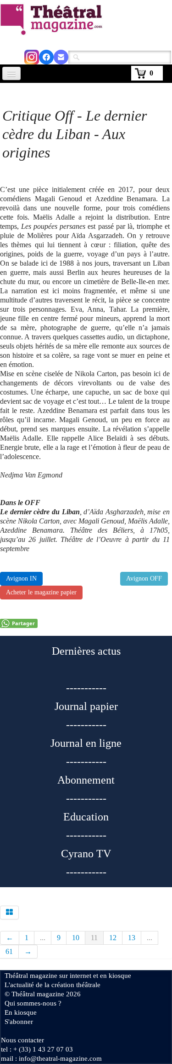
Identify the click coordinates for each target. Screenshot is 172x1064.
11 (94, 938)
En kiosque (21, 1012)
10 (75, 938)
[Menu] (11, 73)
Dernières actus (86, 651)
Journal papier (86, 706)
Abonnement (86, 780)
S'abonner (19, 1021)
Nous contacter (22, 1040)
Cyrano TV (86, 854)
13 (131, 938)
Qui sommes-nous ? (33, 1003)
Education (86, 817)
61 (9, 951)
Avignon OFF (144, 578)
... (42, 938)
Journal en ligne (86, 743)
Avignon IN (21, 578)
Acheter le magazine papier (41, 592)
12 (113, 938)
